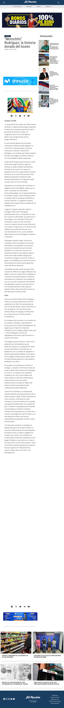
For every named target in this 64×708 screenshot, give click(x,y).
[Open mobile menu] (4, 2)
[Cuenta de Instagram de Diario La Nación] (9, 699)
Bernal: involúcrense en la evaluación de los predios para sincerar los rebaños (54, 101)
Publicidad (29, 6)
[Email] (28, 116)
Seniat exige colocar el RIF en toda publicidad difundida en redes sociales (46, 683)
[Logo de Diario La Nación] (33, 697)
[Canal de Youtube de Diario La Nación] (14, 699)
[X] (16, 116)
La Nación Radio (17, 6)
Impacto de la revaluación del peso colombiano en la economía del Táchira (15, 683)
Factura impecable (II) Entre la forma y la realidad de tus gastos (54, 74)
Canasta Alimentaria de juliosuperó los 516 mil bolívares (15, 656)
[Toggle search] (58, 2)
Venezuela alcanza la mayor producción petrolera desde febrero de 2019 (54, 87)
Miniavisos (48, 6)
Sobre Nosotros (55, 703)
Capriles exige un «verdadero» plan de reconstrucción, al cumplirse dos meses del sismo (54, 46)
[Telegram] (24, 116)
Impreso (39, 6)
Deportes (8, 36)
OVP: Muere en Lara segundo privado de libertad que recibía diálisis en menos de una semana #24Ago (54, 60)
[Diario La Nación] (30, 2)
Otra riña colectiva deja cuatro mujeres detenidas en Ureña (47, 656)
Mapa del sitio (55, 699)
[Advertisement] (20, 61)
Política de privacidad (55, 701)
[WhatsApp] (20, 116)
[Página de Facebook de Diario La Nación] (4, 699)
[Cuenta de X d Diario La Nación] (7, 699)
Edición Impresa (54, 697)
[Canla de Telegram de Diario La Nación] (11, 699)
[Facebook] (11, 116)
